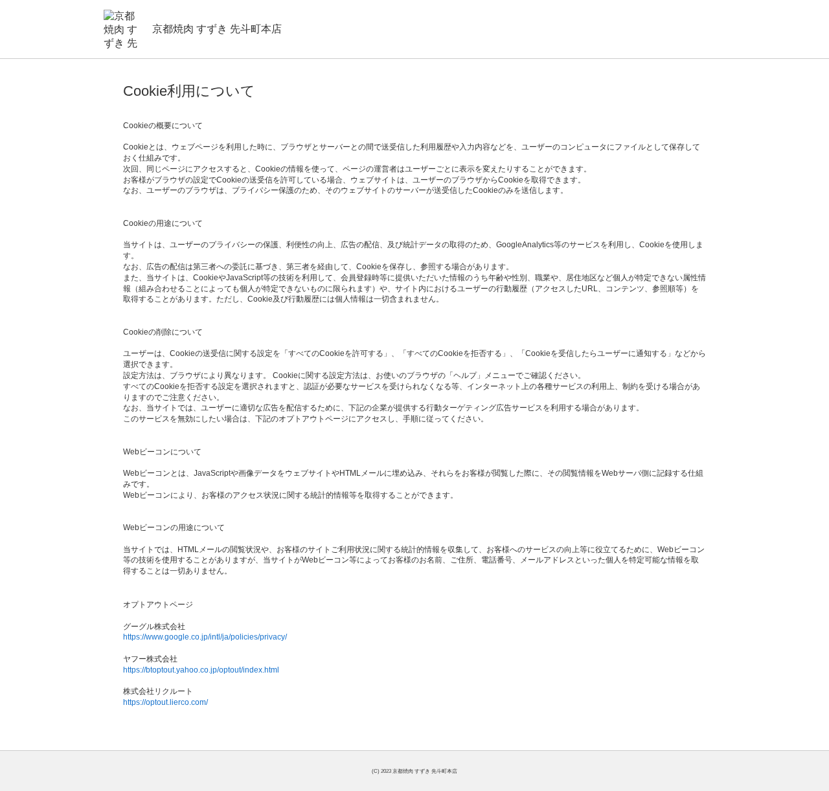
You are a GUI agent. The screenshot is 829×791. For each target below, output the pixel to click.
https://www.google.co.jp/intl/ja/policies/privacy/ (205, 636)
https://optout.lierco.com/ (165, 702)
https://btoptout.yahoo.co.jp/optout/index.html (201, 669)
